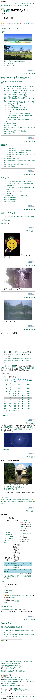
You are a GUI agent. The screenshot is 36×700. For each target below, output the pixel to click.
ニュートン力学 (8, 536)
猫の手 (28, 360)
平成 (15, 380)
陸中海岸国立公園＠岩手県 (19, 164)
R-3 (10, 404)
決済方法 (14, 149)
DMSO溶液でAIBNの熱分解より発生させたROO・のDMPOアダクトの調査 (19, 91)
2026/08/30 (4, 416)
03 (30, 209)
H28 (14, 406)
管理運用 (4, 671)
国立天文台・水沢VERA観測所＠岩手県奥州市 (17, 499)
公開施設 (12, 598)
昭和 (20, 380)
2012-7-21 (7, 217)
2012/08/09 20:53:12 (18, 61)
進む (5, 6)
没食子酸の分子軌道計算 (18, 108)
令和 (10, 380)
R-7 (10, 396)
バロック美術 (8, 539)
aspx (5, 588)
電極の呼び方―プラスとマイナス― (21, 150)
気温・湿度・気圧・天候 (26, 368)
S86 (19, 396)
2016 (5, 406)
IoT (2, 368)
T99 (24, 393)
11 (17, 81)
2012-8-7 (7, 106)
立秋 (17, 29)
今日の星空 (4, 498)
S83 (19, 388)
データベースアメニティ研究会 (24, 681)
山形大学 (11, 671)
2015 (5, 404)
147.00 (9, 29)
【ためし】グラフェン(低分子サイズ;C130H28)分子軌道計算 (18, 116)
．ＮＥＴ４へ (15, 158)
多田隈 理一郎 (10, 683)
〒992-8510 (4, 685)
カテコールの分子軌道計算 (18, 110)
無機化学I (14, 201)
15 (7, 360)
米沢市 (15, 685)
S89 (19, 402)
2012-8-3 (7, 86)
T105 (23, 406)
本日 (8, 6)
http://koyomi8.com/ (7, 606)
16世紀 (8, 533)
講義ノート (6, 144)
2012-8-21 (7, 125)
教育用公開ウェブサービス (13, 667)
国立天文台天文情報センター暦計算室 (19, 596)
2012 (5, 398)
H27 (14, 404)
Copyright (5, 696)
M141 (28, 388)
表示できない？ (7, 220)
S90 (19, 404)
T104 (23, 404)
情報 (24, 534)
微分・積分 (7, 541)
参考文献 (7, 623)
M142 (28, 391)
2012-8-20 (7, 123)
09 (30, 457)
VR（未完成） (5, 449)
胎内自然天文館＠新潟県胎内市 (18, 500)
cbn (9, 358)
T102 (23, 400)
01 (30, 141)
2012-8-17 (7, 164)
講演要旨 (13, 627)
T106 (23, 408)
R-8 (10, 393)
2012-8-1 (7, 150)
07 (30, 329)
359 (10, 485)
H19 (14, 384)
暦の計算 (17, 601)
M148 (28, 404)
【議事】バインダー (16, 106)
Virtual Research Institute (18, 691)
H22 (14, 393)
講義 (2, 223)
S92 (19, 408)
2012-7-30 (7, 149)
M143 (28, 393)
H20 (14, 388)
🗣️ (29, 23)
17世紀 (8, 535)
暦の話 (6, 603)
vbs (5, 587)
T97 (24, 388)
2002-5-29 (7, 201)
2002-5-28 (7, 197)
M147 (28, 402)
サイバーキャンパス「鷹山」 (14, 678)
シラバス (5, 178)
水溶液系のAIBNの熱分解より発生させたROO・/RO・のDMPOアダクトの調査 (19, 87)
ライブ (25, 354)
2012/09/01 (31, 427)
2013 (27, 6)
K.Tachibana (10, 63)
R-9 (10, 391)
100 (21, 529)
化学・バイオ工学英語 (24, 576)
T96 (24, 384)
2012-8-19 (7, 119)
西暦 (7, 10)
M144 (28, 396)
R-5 (10, 400)
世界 (25, 520)
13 (11, 358)
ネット (22, 569)
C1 (20, 410)
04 (30, 231)
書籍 (2, 627)
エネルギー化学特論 (14, 360)
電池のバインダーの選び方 (18, 152)
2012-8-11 (7, 115)
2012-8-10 (7, 158)
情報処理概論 (16, 358)
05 (30, 265)
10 (15, 81)
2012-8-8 (7, 108)
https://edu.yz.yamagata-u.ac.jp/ (17, 669)
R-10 (10, 388)
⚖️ (33, 23)
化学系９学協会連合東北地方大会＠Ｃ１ (22, 154)
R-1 (10, 408)
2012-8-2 (7, 152)
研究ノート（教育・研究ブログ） (17, 77)
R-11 (10, 384)
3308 (5, 358)
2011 (12, 6)
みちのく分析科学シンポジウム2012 (22, 217)
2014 (5, 402)
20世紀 (17, 567)
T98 (24, 391)
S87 (19, 398)
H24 (14, 398)
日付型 (27, 529)
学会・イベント (8, 213)
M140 (28, 384)
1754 (21, 538)
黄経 (3, 29)
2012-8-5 (7, 102)
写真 (5, 65)
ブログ (13, 223)
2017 (5, 408)
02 (30, 174)
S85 (19, 393)
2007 (5, 384)
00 (30, 74)
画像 (17, 627)
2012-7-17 (7, 187)
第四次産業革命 (13, 569)
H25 (14, 400)
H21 (14, 391)
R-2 (10, 406)
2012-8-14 (7, 160)
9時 (2, 32)
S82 (19, 384)
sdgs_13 (23, 360)
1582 (21, 534)
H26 (14, 402)
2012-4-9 (7, 182)
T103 (23, 402)
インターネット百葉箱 (13, 354)
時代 (7, 410)
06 (30, 297)
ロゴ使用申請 (17, 429)
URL (8, 627)
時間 (5, 592)
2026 (14, 689)
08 (30, 423)
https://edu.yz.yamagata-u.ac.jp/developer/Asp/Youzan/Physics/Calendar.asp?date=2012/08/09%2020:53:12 (16, 663)
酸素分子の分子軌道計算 (18, 131)
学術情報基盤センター (21, 671)
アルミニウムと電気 (16, 191)
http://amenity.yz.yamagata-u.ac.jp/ (17, 680)
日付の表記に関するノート (10, 609)
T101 (23, 398)
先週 (18, 6)
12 (19, 81)
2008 (5, 388)
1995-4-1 (7, 195)
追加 (2, 83)
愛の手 (6, 362)
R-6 (10, 398)
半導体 (22, 563)
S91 (19, 406)
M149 (28, 406)
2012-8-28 (7, 133)
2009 (5, 391)
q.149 (12, 65)
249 (16, 489)
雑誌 (5, 627)
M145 (28, 398)
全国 (11, 368)
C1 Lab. (17, 63)
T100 (23, 396)
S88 (19, 400)
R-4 (10, 402)
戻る (2, 6)
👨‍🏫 (4, 23)
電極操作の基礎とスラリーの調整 (20, 182)
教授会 (13, 133)
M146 (28, 400)
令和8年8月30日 (26, 4)
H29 (14, 408)
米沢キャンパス (20, 352)
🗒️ (8, 23)
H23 (14, 396)
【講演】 (14, 123)
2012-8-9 (7, 112)
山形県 (10, 685)
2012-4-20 (7, 184)
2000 (21, 574)
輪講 (8, 65)
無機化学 (14, 197)
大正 (25, 380)
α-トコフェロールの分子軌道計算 (20, 114)
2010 (5, 393)
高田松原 (14, 166)
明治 (30, 380)
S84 (19, 391)
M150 (28, 408)
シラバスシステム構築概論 (18, 195)
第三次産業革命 (13, 563)
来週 (21, 6)
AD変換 (16, 565)
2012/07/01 (7, 427)
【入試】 (14, 125)
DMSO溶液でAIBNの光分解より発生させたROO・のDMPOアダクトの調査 (19, 95)
